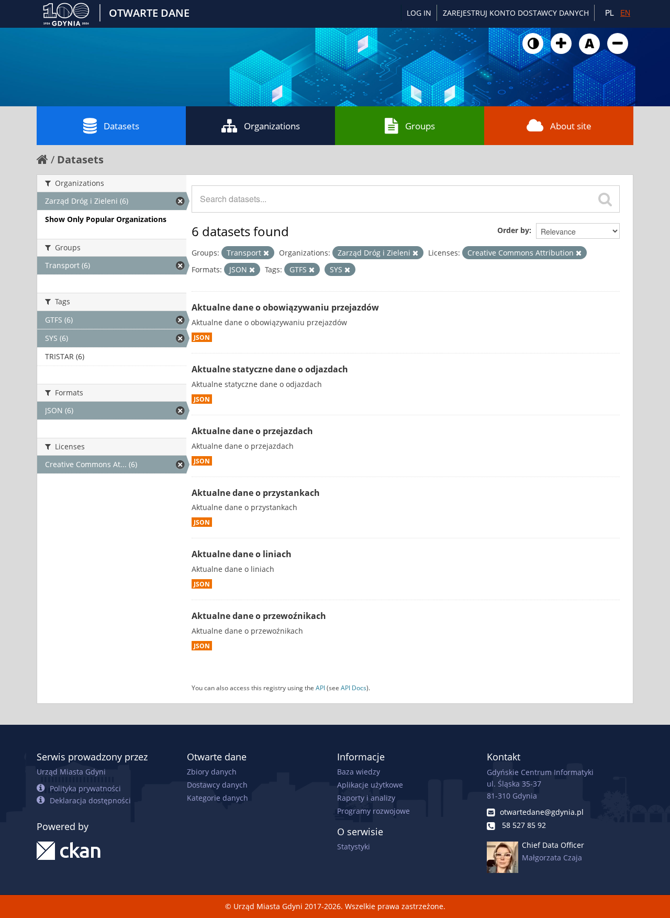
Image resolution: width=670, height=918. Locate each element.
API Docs (353, 687)
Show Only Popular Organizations (105, 219)
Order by (513, 230)
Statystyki (353, 846)
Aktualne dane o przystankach (256, 493)
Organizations (272, 126)
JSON (202, 337)
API (320, 687)
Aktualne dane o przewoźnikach (259, 616)
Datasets (121, 126)
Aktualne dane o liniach (242, 554)
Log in (419, 13)
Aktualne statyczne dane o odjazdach (270, 369)
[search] (605, 199)
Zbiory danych (212, 772)
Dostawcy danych (217, 785)
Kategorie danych (217, 798)
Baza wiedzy (358, 772)
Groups (420, 126)
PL (609, 12)
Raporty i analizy (366, 798)
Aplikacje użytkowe (370, 785)
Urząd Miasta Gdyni (71, 772)
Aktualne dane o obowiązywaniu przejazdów (285, 307)
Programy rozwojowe (373, 811)
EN (625, 12)
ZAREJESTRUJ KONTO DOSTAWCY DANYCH (516, 13)
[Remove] (266, 253)
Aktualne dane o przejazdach (252, 431)
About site (570, 126)
